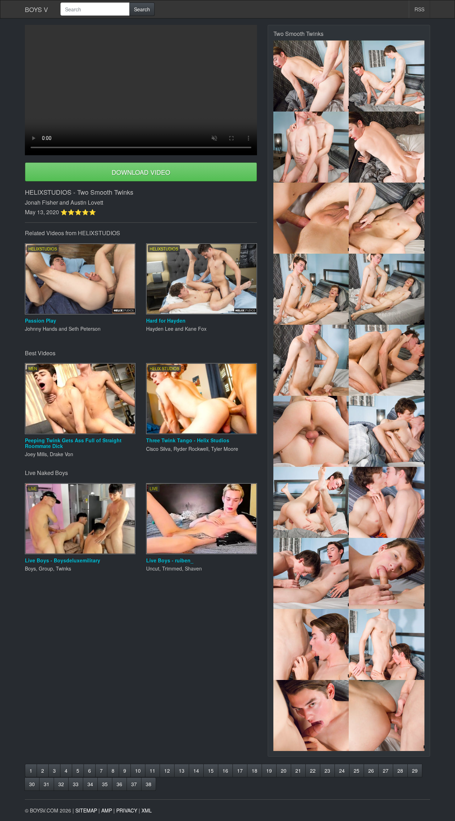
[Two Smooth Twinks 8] (386, 289)
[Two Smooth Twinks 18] (386, 644)
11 (152, 770)
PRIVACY (126, 810)
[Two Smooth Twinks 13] (311, 502)
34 (90, 784)
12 (167, 770)
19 (269, 770)
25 (356, 770)
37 (134, 784)
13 (181, 770)
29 (415, 770)
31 (46, 784)
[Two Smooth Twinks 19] (311, 715)
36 (119, 784)
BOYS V (36, 9)
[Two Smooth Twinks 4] (386, 147)
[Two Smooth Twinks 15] (311, 573)
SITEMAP (86, 810)
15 (211, 770)
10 (138, 770)
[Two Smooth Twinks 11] (311, 431)
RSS (419, 9)
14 (196, 770)
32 (61, 784)
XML (146, 810)
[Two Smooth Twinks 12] (386, 431)
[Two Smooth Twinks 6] (386, 218)
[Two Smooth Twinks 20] (386, 715)
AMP (106, 810)
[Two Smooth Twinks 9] (311, 360)
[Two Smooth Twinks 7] (311, 289)
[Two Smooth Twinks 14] (386, 502)
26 (371, 770)
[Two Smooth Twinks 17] (311, 644)
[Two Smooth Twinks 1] (311, 76)
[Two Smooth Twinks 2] (386, 76)
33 (76, 784)
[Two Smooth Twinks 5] (311, 218)
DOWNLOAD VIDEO (141, 172)
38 (148, 784)
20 (284, 770)
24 (342, 770)
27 (386, 770)
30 (32, 784)
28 (400, 770)
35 (105, 784)
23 (327, 770)
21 (298, 770)
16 (225, 770)
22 (313, 770)
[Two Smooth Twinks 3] (311, 147)
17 (240, 770)
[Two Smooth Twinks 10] (386, 360)
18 (254, 770)
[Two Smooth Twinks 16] (386, 573)
